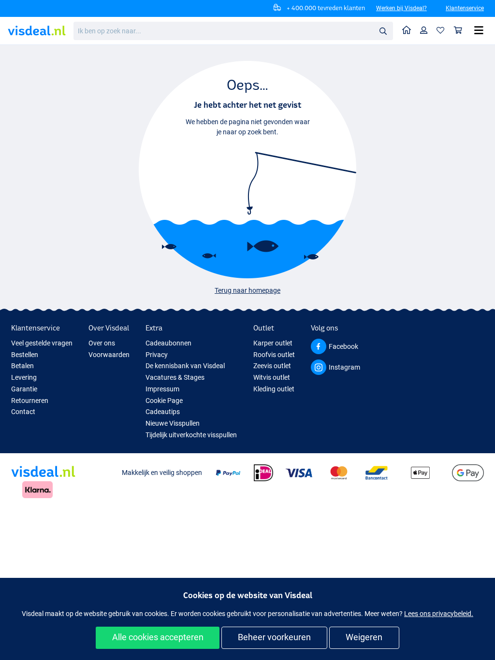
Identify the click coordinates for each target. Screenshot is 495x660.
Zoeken (383, 30)
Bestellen (24, 355)
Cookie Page (164, 400)
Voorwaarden (109, 355)
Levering (24, 377)
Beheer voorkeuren (274, 637)
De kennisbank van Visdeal (185, 366)
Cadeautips (163, 412)
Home (407, 31)
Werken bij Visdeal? (401, 8)
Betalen (22, 366)
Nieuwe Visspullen (173, 423)
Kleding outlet (273, 389)
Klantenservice (465, 8)
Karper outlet (272, 343)
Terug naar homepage (247, 290)
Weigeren (364, 637)
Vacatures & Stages (175, 377)
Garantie (24, 389)
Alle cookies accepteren (158, 637)
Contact (23, 412)
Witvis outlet (271, 377)
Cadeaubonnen (168, 343)
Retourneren (29, 400)
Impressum (162, 389)
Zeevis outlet (272, 366)
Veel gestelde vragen (42, 343)
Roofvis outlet (274, 355)
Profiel (424, 31)
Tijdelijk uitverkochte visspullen (191, 435)
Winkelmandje (458, 31)
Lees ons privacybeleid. (438, 613)
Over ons (101, 343)
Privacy (157, 355)
